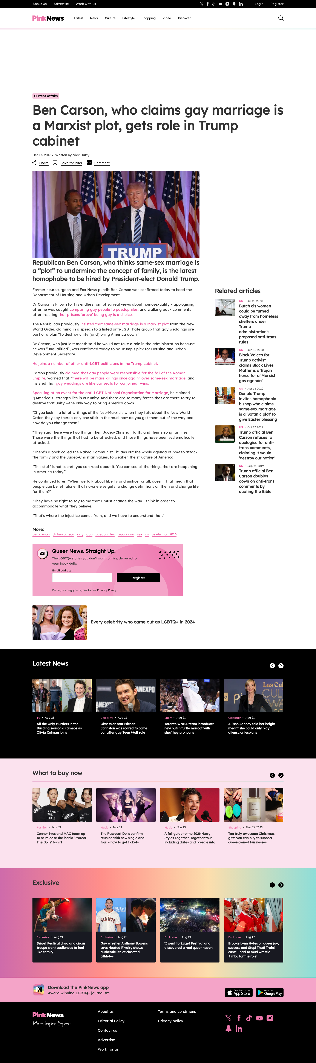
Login (259, 4)
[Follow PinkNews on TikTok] (249, 1019)
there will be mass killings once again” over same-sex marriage (129, 378)
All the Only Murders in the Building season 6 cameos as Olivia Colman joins (59, 728)
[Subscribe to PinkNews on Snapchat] (228, 1029)
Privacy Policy (106, 590)
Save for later (71, 163)
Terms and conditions (177, 1011)
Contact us (107, 1030)
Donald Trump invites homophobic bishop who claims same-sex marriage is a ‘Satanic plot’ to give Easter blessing (258, 406)
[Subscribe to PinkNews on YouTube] (259, 1019)
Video (167, 18)
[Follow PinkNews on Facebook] (239, 1019)
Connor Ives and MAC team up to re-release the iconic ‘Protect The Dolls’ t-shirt (61, 838)
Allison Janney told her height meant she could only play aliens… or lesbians (251, 728)
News (94, 18)
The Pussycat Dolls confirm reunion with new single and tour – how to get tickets (122, 838)
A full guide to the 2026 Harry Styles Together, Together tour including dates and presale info (189, 838)
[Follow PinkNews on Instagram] (270, 1019)
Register (277, 4)
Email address (68, 570)
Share (44, 163)
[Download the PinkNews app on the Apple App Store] (239, 992)
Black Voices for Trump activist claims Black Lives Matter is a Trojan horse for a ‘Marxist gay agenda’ (257, 367)
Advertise (61, 4)
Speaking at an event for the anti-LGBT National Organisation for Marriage (100, 392)
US (147, 534)
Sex (139, 534)
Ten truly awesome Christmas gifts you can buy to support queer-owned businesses (251, 838)
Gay (80, 534)
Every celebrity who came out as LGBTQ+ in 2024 (143, 621)
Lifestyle (128, 18)
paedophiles (105, 534)
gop (89, 534)
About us (106, 1011)
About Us (39, 4)
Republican (126, 534)
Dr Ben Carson (63, 534)
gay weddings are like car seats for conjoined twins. (102, 383)
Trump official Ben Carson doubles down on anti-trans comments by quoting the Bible (257, 481)
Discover (184, 18)
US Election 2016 (164, 534)
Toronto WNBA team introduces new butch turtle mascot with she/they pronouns (189, 728)
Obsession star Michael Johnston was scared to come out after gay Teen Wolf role (124, 728)
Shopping (149, 18)
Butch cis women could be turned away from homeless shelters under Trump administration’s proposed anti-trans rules (258, 323)
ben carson (41, 534)
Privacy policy (170, 1021)
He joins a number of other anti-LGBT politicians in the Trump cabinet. (95, 363)
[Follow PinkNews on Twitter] (228, 1019)
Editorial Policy (111, 1021)
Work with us (86, 4)
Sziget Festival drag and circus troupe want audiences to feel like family (61, 947)
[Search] (281, 18)
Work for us (108, 1049)
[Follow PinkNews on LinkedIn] (241, 3)
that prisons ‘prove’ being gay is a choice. (95, 314)
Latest (78, 18)
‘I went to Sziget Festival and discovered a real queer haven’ (188, 945)
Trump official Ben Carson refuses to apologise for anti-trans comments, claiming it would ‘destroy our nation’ (257, 445)
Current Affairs (46, 96)
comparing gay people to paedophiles (104, 309)
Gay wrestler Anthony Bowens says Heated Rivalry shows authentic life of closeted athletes (124, 949)
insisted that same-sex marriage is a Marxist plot (124, 324)
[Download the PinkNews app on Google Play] (270, 992)
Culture (110, 18)
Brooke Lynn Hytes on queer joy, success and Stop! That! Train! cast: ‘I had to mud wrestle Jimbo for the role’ (253, 949)
